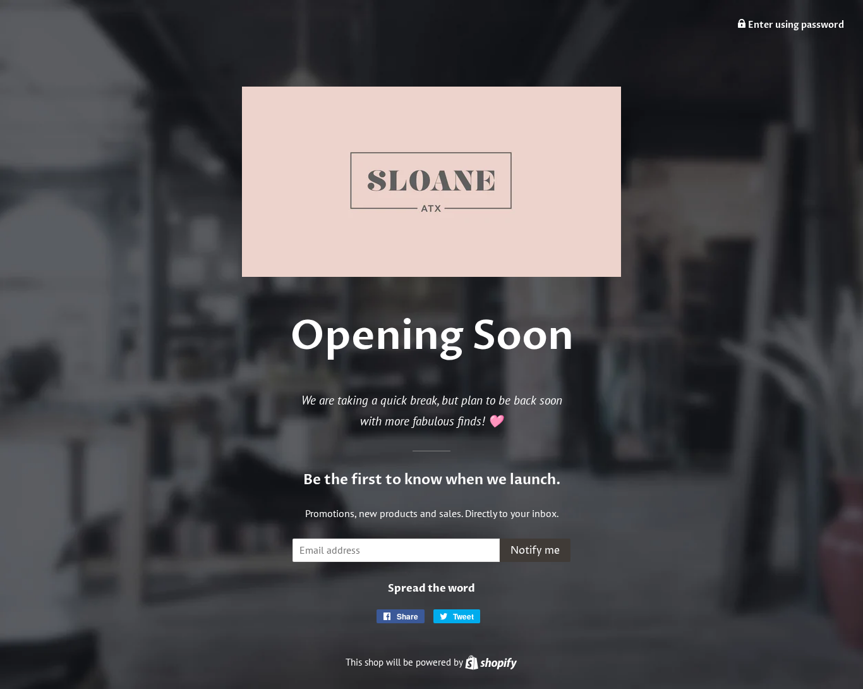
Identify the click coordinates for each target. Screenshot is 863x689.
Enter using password (795, 25)
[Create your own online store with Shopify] (491, 662)
